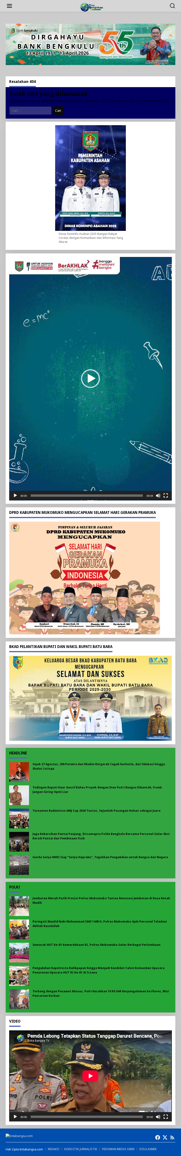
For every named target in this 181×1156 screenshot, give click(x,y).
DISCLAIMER (148, 1149)
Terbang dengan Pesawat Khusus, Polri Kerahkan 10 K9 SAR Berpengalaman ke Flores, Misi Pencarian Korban (101, 993)
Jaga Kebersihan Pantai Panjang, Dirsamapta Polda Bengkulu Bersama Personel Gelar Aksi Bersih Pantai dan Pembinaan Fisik (101, 836)
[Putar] (15, 495)
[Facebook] (158, 1137)
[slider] (87, 495)
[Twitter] (165, 1137)
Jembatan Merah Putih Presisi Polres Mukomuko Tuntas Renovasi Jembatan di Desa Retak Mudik (101, 900)
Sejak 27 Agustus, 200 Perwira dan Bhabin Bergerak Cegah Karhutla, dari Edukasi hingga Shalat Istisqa (99, 766)
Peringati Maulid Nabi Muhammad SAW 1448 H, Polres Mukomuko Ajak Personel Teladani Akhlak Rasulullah (100, 923)
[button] (90, 378)
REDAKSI (53, 1149)
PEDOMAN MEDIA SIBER (118, 1149)
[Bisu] (158, 495)
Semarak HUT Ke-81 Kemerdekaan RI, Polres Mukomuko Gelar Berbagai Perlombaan (96, 945)
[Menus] (9, 5)
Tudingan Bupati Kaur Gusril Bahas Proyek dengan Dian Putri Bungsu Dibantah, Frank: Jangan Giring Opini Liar (98, 789)
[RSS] (172, 1137)
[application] (90, 378)
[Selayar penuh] (165, 495)
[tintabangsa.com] (91, 6)
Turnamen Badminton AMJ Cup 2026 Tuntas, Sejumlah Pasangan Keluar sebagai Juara (96, 810)
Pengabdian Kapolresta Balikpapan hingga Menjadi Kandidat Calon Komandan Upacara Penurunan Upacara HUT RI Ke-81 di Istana (99, 970)
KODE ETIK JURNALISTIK (80, 1149)
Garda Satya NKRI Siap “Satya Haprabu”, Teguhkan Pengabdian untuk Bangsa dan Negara (100, 857)
